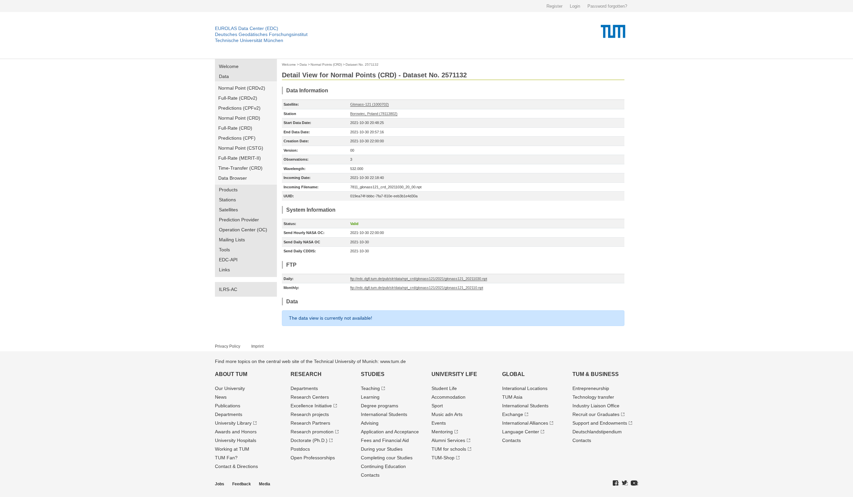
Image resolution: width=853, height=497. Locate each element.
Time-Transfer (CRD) (240, 168)
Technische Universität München (249, 40)
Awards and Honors (236, 431)
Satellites (228, 209)
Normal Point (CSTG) (240, 148)
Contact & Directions (236, 466)
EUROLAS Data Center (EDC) (246, 28)
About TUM (231, 374)
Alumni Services (448, 440)
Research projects (310, 414)
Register (554, 6)
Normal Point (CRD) (239, 118)
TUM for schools (448, 449)
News (221, 397)
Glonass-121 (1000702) (369, 104)
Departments (228, 414)
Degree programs (379, 405)
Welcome (229, 66)
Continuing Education (383, 466)
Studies (373, 374)
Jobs (219, 484)
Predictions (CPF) (237, 138)
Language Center (520, 431)
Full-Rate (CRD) (235, 128)
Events (438, 423)
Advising (370, 423)
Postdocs (300, 449)
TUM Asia (512, 397)
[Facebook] (616, 483)
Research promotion (312, 431)
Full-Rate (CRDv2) (237, 98)
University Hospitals (235, 440)
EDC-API (228, 259)
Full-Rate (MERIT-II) (239, 158)
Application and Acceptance (390, 431)
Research (306, 374)
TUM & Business (595, 374)
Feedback (241, 484)
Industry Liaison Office (595, 405)
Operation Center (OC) (243, 229)
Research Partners (310, 423)
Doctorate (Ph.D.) (309, 440)
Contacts (370, 475)
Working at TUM (232, 449)
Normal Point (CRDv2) (241, 88)
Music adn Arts (446, 414)
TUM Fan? (226, 457)
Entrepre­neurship (590, 388)
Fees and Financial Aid (385, 440)
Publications (227, 405)
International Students (384, 414)
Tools (224, 249)
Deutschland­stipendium (597, 431)
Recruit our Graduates (595, 414)
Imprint (257, 346)
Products (228, 189)
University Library (233, 423)
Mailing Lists (232, 239)
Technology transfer (593, 397)
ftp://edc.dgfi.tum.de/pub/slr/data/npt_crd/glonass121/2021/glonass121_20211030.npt (418, 279)
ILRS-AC (228, 289)
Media (264, 484)
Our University (230, 388)
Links (224, 269)
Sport (437, 405)
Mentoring (442, 431)
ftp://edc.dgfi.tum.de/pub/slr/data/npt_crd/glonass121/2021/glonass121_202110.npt (416, 288)
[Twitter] (625, 483)
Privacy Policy (227, 346)
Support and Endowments (599, 423)
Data (224, 76)
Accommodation (448, 397)
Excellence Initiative (311, 405)
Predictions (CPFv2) (239, 108)
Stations (227, 199)
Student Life (444, 388)
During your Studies (382, 449)
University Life (454, 374)
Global (513, 374)
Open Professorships (313, 457)
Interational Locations (524, 388)
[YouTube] (634, 483)
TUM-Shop (442, 457)
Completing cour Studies (387, 457)
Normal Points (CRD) (326, 64)
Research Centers (310, 397)
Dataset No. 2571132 (362, 64)
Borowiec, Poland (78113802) (374, 114)
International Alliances (525, 423)
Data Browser (232, 178)
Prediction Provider (239, 219)
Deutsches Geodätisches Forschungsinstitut (261, 34)
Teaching (370, 388)
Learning (370, 397)
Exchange (512, 414)
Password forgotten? (607, 6)
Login (575, 6)
